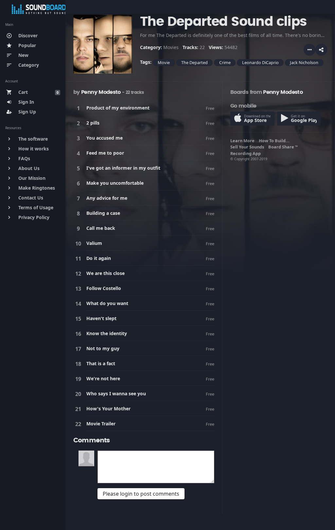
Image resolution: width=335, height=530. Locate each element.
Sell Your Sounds (248, 147)
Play (79, 108)
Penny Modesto (101, 92)
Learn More (243, 141)
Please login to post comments (141, 493)
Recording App (246, 153)
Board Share (283, 147)
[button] (321, 50)
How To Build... (275, 141)
